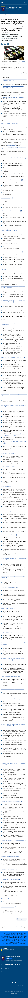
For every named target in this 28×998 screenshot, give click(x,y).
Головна (3, 15)
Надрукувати (22, 919)
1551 (2, 971)
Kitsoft (11, 991)
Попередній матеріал (6, 927)
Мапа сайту (14, 993)
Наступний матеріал (19, 927)
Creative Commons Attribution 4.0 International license (14, 986)
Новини (8, 15)
